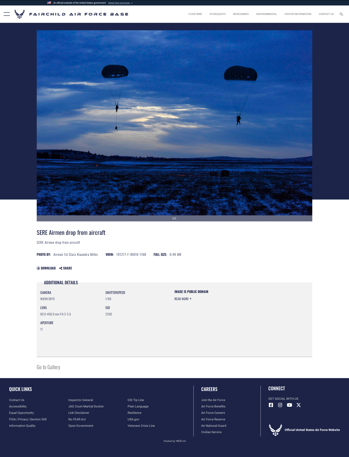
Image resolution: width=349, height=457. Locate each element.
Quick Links (20, 389)
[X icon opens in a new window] (298, 405)
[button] (121, 3)
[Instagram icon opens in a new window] (280, 405)
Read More (182, 299)
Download (48, 268)
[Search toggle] (341, 14)
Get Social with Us (283, 399)
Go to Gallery (48, 367)
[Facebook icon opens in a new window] (271, 405)
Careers (209, 389)
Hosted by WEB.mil (175, 441)
